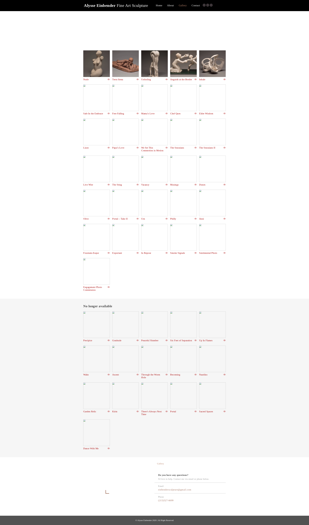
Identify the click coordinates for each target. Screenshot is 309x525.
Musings (174, 184)
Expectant (117, 253)
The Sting (117, 184)
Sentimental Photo (208, 253)
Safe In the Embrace (93, 113)
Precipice (87, 340)
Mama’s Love (148, 113)
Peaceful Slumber (149, 340)
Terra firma (117, 79)
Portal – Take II (120, 218)
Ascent (115, 374)
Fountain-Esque (91, 253)
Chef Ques (175, 113)
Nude (86, 79)
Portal (173, 411)
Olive (86, 218)
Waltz (86, 374)
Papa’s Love (118, 147)
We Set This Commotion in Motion (152, 149)
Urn (143, 218)
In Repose (146, 253)
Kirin (114, 411)
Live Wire (88, 184)
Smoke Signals (177, 253)
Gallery (183, 5)
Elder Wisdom (206, 113)
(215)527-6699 (166, 500)
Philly (173, 218)
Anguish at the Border (181, 79)
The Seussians (177, 147)
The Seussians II (207, 147)
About (170, 5)
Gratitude (116, 340)
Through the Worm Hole (150, 376)
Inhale (202, 79)
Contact (196, 5)
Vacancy (145, 184)
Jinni (201, 218)
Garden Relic (89, 411)
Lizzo (86, 147)
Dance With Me (91, 448)
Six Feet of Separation (181, 340)
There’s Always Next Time (151, 413)
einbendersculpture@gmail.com (174, 489)
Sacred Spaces (206, 411)
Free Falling (118, 113)
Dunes (202, 184)
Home (159, 5)
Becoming (175, 374)
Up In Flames (205, 340)
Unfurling (146, 79)
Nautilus (203, 374)
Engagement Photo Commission (92, 288)
